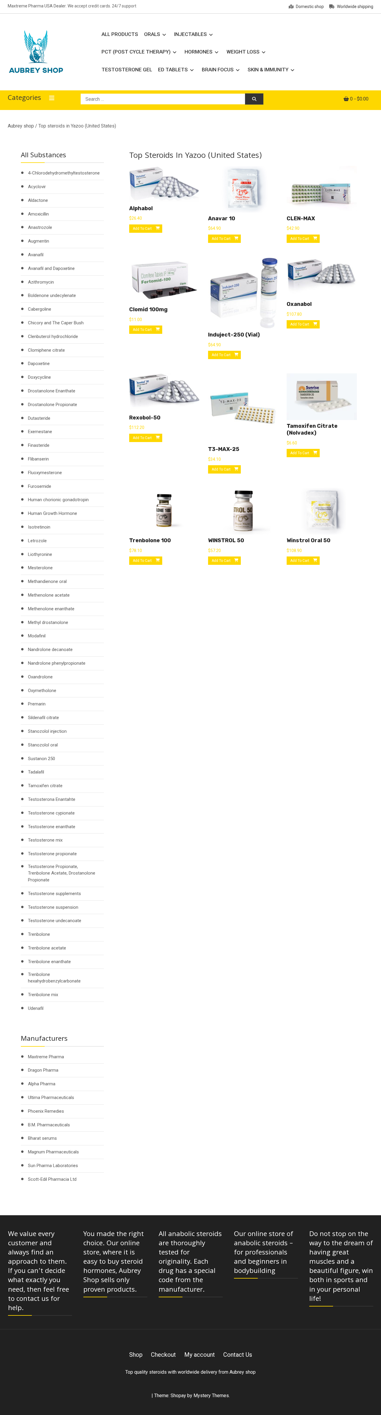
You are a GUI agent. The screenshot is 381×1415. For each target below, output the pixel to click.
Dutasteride (39, 418)
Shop (136, 1354)
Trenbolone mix (43, 994)
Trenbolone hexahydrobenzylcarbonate (54, 978)
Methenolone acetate (49, 595)
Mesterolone (40, 567)
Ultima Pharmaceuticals (51, 1097)
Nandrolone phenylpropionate (56, 663)
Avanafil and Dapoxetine (51, 268)
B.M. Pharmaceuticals (49, 1125)
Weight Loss (243, 52)
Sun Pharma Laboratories (53, 1165)
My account (199, 1354)
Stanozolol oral (43, 745)
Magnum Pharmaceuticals (53, 1152)
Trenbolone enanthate (49, 961)
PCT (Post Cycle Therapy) (136, 52)
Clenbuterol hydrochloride (53, 336)
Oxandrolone (40, 677)
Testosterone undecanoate (54, 920)
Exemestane (40, 431)
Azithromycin (41, 282)
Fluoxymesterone (45, 472)
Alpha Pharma (41, 1084)
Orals (152, 34)
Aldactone (38, 200)
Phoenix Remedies (46, 1111)
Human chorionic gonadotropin (58, 499)
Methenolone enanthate (51, 608)
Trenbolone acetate (47, 948)
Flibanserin (38, 459)
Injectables (190, 34)
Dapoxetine (39, 363)
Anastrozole (40, 227)
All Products (120, 34)
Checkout (163, 1354)
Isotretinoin (39, 527)
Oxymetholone (42, 690)
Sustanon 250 (41, 758)
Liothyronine (40, 554)
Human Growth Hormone (52, 513)
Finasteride (38, 445)
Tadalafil (36, 772)
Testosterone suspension (53, 907)
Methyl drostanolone (48, 622)
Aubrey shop (21, 126)
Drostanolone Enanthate (51, 391)
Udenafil (35, 1008)
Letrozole (37, 540)
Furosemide (39, 486)
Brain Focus (218, 70)
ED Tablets (173, 70)
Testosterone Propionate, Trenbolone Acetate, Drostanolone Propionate (61, 873)
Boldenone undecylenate (52, 295)
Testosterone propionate (52, 853)
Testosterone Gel (127, 70)
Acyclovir (37, 186)
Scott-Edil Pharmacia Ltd (52, 1179)
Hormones (199, 52)
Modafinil (37, 636)
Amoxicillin (38, 214)
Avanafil (35, 254)
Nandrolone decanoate (50, 649)
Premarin (37, 704)
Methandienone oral (47, 581)
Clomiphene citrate (46, 350)
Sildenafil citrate (43, 717)
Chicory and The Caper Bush (56, 323)
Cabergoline (39, 309)
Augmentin (38, 241)
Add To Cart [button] (142, 229)
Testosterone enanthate (51, 826)
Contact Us (237, 1354)
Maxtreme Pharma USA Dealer (37, 6)
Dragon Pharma (43, 1070)
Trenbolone (39, 934)
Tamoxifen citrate (45, 785)
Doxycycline (39, 377)
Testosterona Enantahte (51, 799)
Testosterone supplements (54, 893)
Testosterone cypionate (51, 813)
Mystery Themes (211, 1395)
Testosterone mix (45, 840)
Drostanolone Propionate (52, 404)
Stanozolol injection (47, 731)
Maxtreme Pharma (46, 1056)
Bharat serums (42, 1138)
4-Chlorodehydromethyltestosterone (64, 173)
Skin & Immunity (268, 70)
